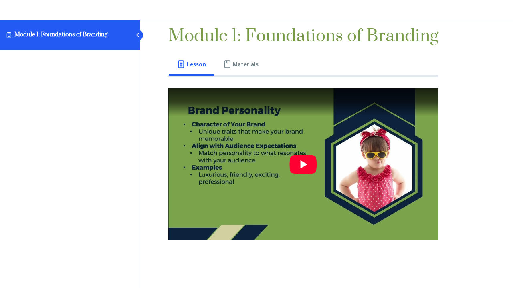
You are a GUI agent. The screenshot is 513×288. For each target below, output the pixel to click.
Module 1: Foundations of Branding (60, 34)
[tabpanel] (303, 164)
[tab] (191, 64)
